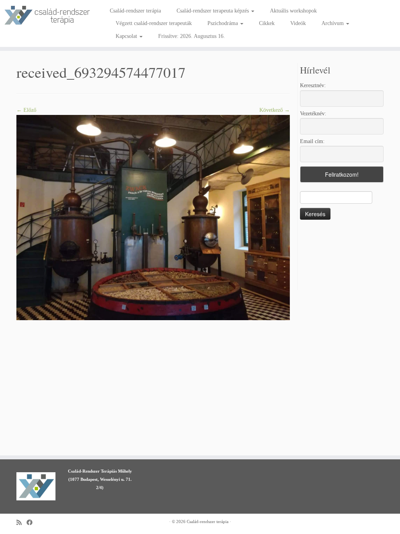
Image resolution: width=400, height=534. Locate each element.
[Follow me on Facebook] (32, 522)
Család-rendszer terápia (135, 11)
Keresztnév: (313, 85)
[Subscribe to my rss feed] (21, 522)
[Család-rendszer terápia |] (47, 15)
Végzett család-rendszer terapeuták (154, 23)
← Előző (26, 110)
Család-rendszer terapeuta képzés (213, 11)
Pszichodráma (223, 23)
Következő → (274, 110)
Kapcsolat (127, 36)
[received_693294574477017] (153, 217)
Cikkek (267, 23)
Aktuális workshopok (293, 11)
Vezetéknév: (313, 113)
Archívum (333, 23)
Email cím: (312, 141)
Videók (298, 23)
